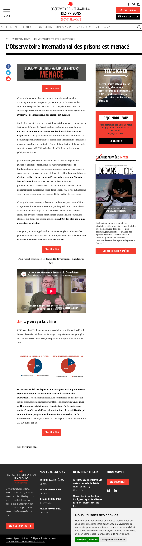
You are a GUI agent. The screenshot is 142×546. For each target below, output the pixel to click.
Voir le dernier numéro (116, 251)
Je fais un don (51, 88)
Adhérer (117, 141)
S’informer (13, 27)
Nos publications (84, 27)
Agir (97, 27)
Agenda (107, 27)
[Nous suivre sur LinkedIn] (115, 491)
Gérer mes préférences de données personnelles (25, 541)
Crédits (25, 538)
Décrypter (27, 27)
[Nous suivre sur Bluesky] (109, 491)
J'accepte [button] (81, 539)
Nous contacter (129, 16)
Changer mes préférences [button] (113, 539)
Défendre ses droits (43, 27)
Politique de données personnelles (44, 538)
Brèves (27, 38)
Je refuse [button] (93, 539)
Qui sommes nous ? (64, 27)
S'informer (17, 38)
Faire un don (129, 10)
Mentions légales (12, 538)
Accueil (4, 27)
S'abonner (119, 481)
